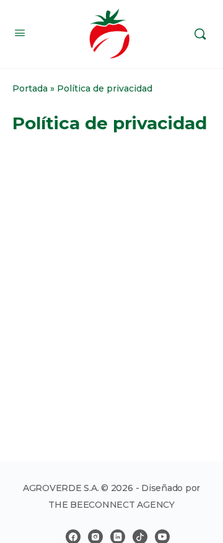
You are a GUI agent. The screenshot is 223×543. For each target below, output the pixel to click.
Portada (30, 88)
